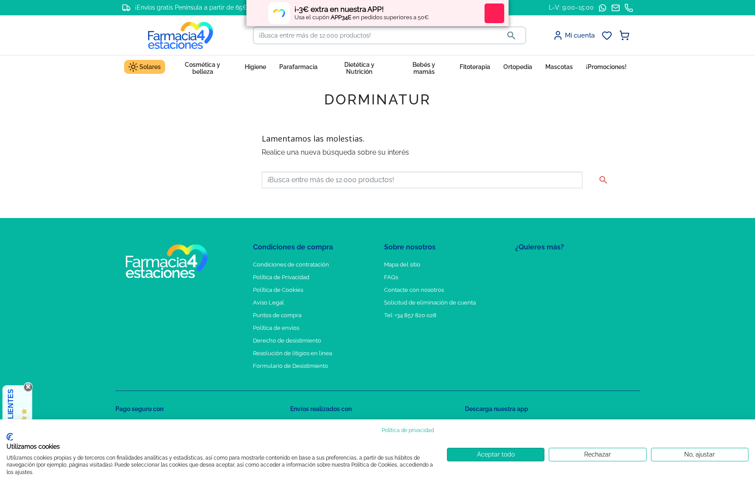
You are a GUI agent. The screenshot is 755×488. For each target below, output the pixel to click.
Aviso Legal (268, 302)
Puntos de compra (277, 315)
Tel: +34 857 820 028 (410, 315)
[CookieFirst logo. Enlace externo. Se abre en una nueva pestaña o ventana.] (10, 437)
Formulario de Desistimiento (290, 366)
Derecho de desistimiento (287, 340)
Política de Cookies (278, 290)
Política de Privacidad (281, 277)
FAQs (391, 277)
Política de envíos (276, 328)
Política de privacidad (408, 430)
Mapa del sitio (402, 264)
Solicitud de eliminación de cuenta (430, 302)
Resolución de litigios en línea (292, 353)
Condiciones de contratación (291, 264)
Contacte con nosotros (414, 290)
